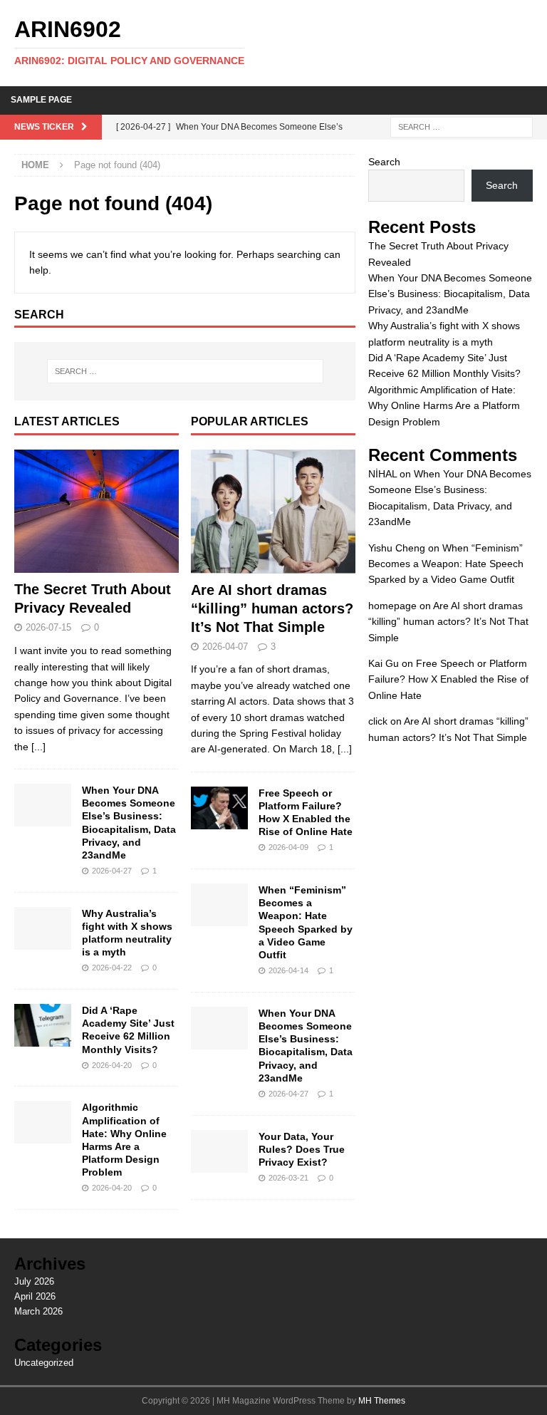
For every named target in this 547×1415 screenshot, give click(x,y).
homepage (392, 605)
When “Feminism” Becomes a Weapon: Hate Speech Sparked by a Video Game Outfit (445, 564)
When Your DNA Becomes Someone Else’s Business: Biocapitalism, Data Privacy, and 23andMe (450, 294)
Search (384, 161)
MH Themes (381, 1401)
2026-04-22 (112, 967)
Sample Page (41, 100)
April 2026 (35, 1296)
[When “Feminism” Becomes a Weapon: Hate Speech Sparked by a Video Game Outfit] (219, 904)
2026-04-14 (288, 970)
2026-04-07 (225, 646)
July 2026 (34, 1281)
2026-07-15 (48, 627)
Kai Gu (383, 663)
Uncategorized (43, 1362)
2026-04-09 (288, 847)
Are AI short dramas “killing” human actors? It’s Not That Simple (272, 608)
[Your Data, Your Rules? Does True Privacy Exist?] (219, 1151)
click (377, 721)
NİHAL (382, 474)
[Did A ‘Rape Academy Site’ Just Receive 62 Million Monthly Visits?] (42, 1025)
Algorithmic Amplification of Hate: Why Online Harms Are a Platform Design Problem (444, 405)
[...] (38, 746)
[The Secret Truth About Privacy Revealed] (96, 511)
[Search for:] (461, 126)
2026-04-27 (112, 870)
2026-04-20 (112, 1065)
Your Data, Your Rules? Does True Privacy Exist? (302, 1149)
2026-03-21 (288, 1177)
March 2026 (38, 1311)
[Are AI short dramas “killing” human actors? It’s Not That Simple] (273, 512)
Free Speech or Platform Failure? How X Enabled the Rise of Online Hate (448, 679)
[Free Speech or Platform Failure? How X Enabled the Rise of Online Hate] (219, 808)
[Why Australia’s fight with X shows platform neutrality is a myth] (42, 928)
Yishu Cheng (396, 548)
